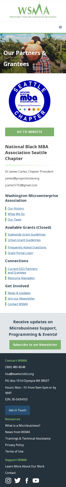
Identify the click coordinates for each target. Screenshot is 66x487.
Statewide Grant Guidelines (27, 234)
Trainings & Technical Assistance (28, 438)
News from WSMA (17, 432)
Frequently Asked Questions (27, 247)
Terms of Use (14, 451)
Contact (10, 473)
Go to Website (29, 132)
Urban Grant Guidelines (24, 240)
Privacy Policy (14, 445)
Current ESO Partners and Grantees (23, 271)
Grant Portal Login (20, 253)
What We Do (16, 214)
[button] (60, 27)
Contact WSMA (18, 304)
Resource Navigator (21, 278)
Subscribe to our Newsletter (35, 345)
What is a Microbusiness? (22, 425)
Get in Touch (17, 410)
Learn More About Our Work (24, 466)
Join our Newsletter (21, 298)
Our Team (14, 219)
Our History (16, 208)
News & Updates (19, 293)
